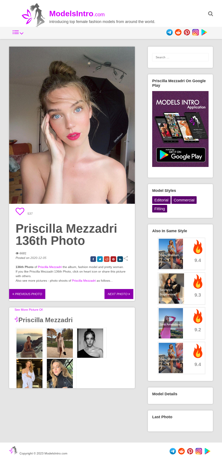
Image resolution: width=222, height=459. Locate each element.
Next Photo (118, 294)
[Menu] (18, 34)
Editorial (161, 200)
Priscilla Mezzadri (50, 267)
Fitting (159, 209)
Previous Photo (28, 294)
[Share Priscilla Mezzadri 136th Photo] (125, 260)
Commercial (184, 200)
